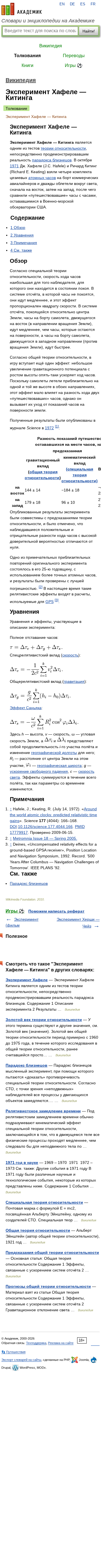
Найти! (88, 31)
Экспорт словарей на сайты (21, 1359)
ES (82, 4)
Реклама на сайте (61, 1343)
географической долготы (54, 752)
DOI (13, 826)
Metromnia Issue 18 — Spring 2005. (45, 838)
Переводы (74, 55)
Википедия (50, 45)
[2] (40, 587)
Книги (27, 65)
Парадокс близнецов (29, 883)
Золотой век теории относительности (44, 1019)
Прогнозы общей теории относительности (48, 1286)
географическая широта (59, 765)
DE (72, 4)
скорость (70, 655)
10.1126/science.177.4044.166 (45, 826)
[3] (56, 600)
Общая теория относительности (38, 1230)
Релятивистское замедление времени (43, 1111)
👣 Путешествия (13, 1352)
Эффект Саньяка (26, 708)
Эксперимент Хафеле (27, 980)
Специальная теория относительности (44, 1202)
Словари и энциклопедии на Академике (48, 21)
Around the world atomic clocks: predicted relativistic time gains (53, 815)
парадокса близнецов (52, 160)
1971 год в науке (22, 1162)
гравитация (74, 681)
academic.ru (21, 9)
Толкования (27, 55)
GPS (49, 601)
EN (62, 4)
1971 (14, 166)
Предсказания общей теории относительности (52, 1252)
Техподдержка (36, 1343)
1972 (49, 428)
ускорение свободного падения (39, 771)
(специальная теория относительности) (79, 475)
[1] (57, 426)
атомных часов (42, 177)
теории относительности (63, 148)
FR (93, 4)
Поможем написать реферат (56, 911)
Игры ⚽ (73, 65)
